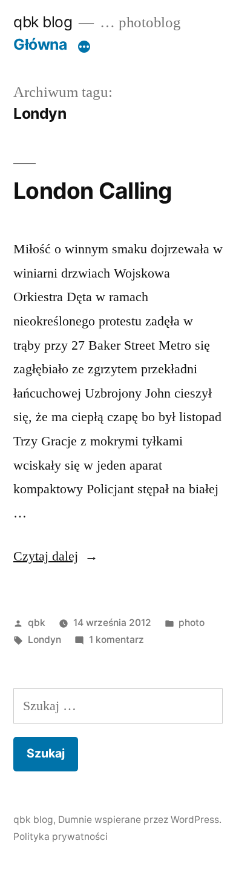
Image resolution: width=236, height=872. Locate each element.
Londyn (44, 639)
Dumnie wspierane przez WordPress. (139, 819)
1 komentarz (116, 639)
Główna (40, 44)
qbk (36, 622)
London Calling (92, 190)
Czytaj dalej (55, 556)
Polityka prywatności (60, 836)
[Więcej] (84, 46)
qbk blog (42, 22)
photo (192, 622)
